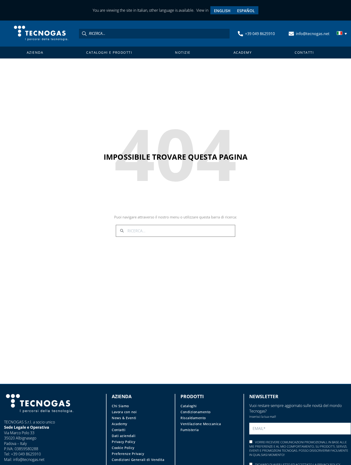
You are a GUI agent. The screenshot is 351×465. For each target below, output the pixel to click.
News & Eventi (124, 418)
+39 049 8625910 (260, 33)
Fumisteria (190, 430)
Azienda (35, 52)
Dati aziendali (123, 435)
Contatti (304, 52)
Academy (243, 52)
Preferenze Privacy (128, 453)
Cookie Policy (123, 447)
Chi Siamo (120, 406)
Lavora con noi (124, 412)
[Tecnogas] (39, 417)
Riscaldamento (193, 418)
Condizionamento (196, 412)
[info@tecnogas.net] (291, 33)
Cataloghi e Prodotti (109, 52)
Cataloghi (189, 406)
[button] (342, 34)
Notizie (183, 52)
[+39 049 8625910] (240, 33)
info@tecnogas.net (313, 33)
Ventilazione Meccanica (201, 424)
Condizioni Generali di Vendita (138, 459)
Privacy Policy (123, 441)
